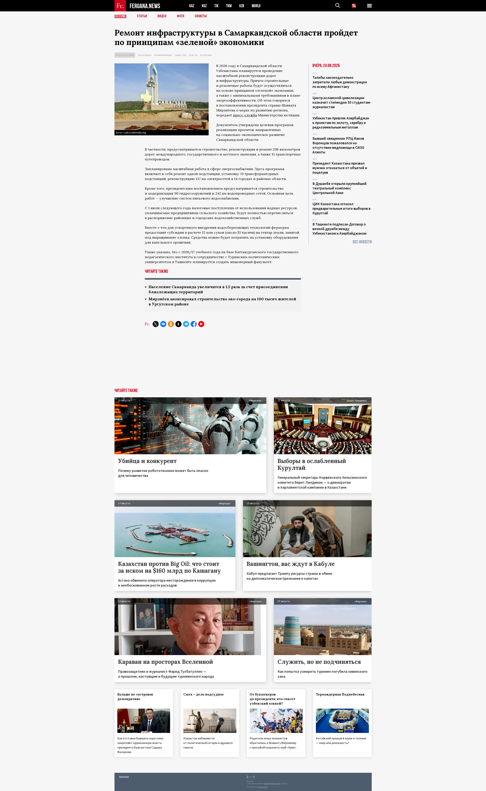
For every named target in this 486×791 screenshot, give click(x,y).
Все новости (362, 242)
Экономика (144, 55)
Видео (162, 16)
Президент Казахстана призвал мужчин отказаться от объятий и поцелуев (339, 168)
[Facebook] (194, 324)
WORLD (256, 5)
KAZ (191, 5)
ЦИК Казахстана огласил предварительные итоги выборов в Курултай (341, 208)
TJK (216, 5)
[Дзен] (178, 324)
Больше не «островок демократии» (135, 696)
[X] (156, 324)
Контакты (124, 776)
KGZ (204, 5)
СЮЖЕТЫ (201, 16)
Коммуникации (163, 55)
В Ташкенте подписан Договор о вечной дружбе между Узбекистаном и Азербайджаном (339, 229)
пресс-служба (245, 115)
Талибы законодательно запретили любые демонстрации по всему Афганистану (339, 82)
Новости (120, 16)
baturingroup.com (272, 783)
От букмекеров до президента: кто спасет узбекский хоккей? (272, 699)
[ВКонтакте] (163, 324)
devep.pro (262, 787)
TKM (229, 5)
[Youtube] (201, 324)
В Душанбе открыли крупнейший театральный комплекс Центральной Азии (339, 188)
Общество (180, 55)
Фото (180, 16)
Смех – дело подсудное (203, 694)
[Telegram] (186, 324)
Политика (206, 55)
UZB (241, 5)
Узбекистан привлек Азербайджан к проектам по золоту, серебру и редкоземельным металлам (340, 122)
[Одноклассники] (171, 324)
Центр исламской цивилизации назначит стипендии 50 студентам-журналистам (341, 102)
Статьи (142, 16)
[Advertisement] (243, 359)
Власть (193, 55)
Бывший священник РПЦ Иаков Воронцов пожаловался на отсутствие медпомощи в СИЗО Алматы (338, 145)
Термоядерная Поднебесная (340, 694)
